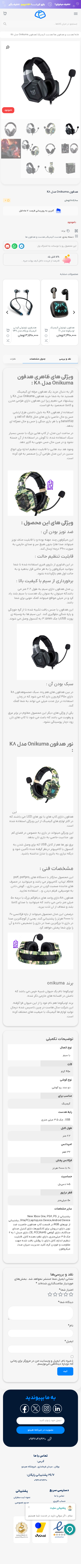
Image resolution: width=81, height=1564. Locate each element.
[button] (8, 110)
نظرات (13, 359)
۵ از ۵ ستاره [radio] (50, 1294)
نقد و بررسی (65, 359)
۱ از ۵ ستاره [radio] (71, 1294)
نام (70, 1325)
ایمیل (69, 1341)
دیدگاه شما (65, 1302)
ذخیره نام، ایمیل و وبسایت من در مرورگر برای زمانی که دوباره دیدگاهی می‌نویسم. (41, 1362)
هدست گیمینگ (45, 34)
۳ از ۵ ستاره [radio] (60, 1294)
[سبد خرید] (5, 13)
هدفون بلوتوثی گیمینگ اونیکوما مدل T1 (62, 329)
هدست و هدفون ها (63, 34)
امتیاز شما (66, 1289)
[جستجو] (5, 24)
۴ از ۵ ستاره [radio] (55, 1294)
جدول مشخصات (37, 359)
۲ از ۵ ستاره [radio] (65, 1294)
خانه (77, 34)
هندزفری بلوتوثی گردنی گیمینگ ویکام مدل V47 (24, 329)
